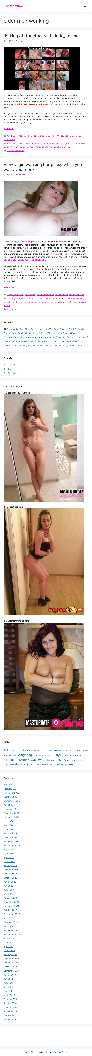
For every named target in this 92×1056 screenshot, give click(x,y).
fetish (16, 755)
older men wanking (13, 147)
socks (6, 765)
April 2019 (8, 946)
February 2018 (10, 999)
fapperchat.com (38, 143)
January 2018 (10, 1003)
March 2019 (9, 950)
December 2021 (11, 902)
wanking (66, 147)
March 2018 (9, 995)
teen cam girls (27, 242)
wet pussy (68, 764)
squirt (11, 765)
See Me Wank (14, 6)
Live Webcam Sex (45, 294)
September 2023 (12, 845)
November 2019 (11, 930)
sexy (41, 302)
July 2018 (8, 979)
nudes (62, 298)
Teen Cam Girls (76, 294)
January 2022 (10, 898)
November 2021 (11, 906)
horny (34, 298)
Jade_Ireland (81, 143)
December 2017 (11, 1007)
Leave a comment (15, 150)
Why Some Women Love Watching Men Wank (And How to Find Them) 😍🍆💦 (42, 341)
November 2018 (11, 963)
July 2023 (8, 849)
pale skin (8, 302)
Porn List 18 (9, 365)
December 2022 (11, 870)
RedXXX (7, 369)
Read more (9, 128)
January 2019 (10, 954)
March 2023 (9, 861)
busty (39, 750)
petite (31, 760)
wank (49, 764)
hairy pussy (44, 755)
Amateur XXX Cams (16, 136)
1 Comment (12, 309)
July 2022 (8, 886)
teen (31, 764)
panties (24, 760)
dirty (65, 750)
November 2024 (11, 817)
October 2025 (10, 797)
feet (5, 755)
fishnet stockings (55, 143)
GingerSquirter (23, 298)
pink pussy (18, 302)
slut (59, 147)
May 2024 (8, 821)
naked (7, 760)
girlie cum (69, 143)
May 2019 (8, 942)
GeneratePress (60, 1052)
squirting (59, 302)
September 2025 (12, 801)
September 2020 (12, 914)
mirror (41, 298)
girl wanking (55, 254)
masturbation (74, 755)
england (85, 750)
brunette (34, 750)
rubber (44, 147)
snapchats (49, 302)
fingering (11, 298)
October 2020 (10, 910)
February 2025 (11, 809)
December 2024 (11, 813)
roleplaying (35, 147)
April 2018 (8, 991)
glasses (35, 755)
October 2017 (10, 1015)
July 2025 (8, 805)
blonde (27, 749)
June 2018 (9, 983)
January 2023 (10, 865)
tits (36, 765)
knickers (64, 755)
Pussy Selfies (61, 294)
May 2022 (8, 894)
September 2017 (12, 1019)
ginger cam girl (55, 266)
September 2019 (12, 934)
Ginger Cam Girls (15, 294)
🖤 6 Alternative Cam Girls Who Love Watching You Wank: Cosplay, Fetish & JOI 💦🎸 (45, 329)
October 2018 (10, 967)
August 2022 (10, 882)
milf (80, 755)
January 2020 (10, 926)
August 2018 (10, 975)
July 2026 (8, 785)
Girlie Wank (30, 294)
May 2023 (8, 853)
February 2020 (11, 922)
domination (79, 750)
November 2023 (11, 841)
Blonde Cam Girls (35, 136)
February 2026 (11, 789)
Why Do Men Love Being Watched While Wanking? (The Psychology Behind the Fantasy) (46, 345)
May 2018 (8, 987)
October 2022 (10, 878)
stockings (21, 764)
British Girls (50, 136)
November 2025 (11, 793)
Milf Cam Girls (64, 136)
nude (54, 298)
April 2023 (9, 857)
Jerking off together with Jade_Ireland (41, 35)
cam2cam (45, 750)
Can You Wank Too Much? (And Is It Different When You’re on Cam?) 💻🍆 (39, 333)
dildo (61, 750)
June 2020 (9, 918)
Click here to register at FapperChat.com (37, 104)
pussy (26, 147)
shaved (52, 147)
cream (27, 143)
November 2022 (11, 874)
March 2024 (9, 829)
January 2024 (10, 833)
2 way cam (12, 143)
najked (48, 298)
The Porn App (10, 373)
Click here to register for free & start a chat (25, 260)
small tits (79, 760)
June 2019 (9, 938)
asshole (11, 750)
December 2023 (11, 837)
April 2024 (9, 825)
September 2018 (12, 971)
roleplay (46, 760)
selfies (34, 302)
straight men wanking (75, 302)
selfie (52, 760)
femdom (11, 755)
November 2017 (11, 1011)
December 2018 (11, 959)
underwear (42, 765)
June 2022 (9, 890)
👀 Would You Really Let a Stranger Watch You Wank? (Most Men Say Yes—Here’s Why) (46, 337)
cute (57, 750)
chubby (52, 750)
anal (20, 143)
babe (18, 750)
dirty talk (70, 750)
